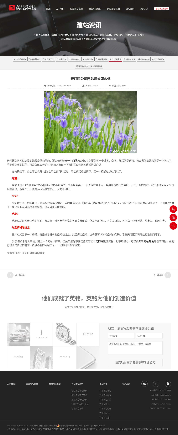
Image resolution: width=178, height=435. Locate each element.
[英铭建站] (23, 7)
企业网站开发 (85, 429)
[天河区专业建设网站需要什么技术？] (168, 275)
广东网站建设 (101, 59)
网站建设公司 (108, 429)
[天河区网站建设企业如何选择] (10, 275)
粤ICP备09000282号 (97, 426)
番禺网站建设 (144, 59)
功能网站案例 (77, 409)
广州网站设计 (75, 59)
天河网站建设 (115, 59)
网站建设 (76, 429)
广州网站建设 (20, 59)
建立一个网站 (69, 160)
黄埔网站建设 (129, 59)
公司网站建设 (100, 241)
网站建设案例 (113, 9)
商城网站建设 (95, 9)
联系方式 (144, 9)
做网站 (92, 429)
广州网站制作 (34, 59)
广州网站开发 (48, 59)
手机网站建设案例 (79, 400)
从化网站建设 (96, 66)
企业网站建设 (76, 9)
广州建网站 (88, 59)
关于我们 (60, 9)
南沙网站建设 (158, 59)
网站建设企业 (149, 429)
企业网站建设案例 (79, 391)
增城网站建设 (82, 66)
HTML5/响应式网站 (80, 404)
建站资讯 (130, 9)
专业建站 (99, 429)
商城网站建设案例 (79, 395)
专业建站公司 (139, 429)
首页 (48, 9)
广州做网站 (61, 59)
